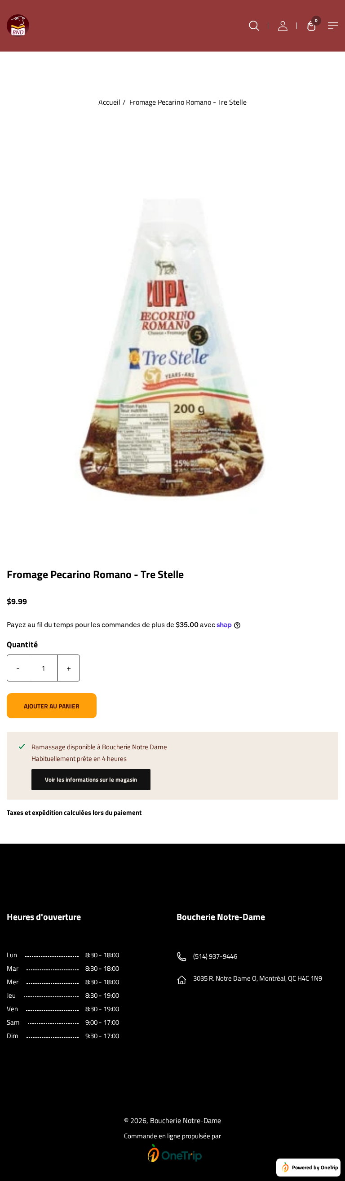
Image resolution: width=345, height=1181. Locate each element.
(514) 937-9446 (215, 956)
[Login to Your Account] (282, 25)
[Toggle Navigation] (333, 26)
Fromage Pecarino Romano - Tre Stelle (188, 102)
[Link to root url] (18, 25)
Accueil (109, 102)
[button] (309, 25)
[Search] (254, 25)
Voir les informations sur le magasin (91, 779)
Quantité (22, 644)
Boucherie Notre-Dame (185, 1120)
